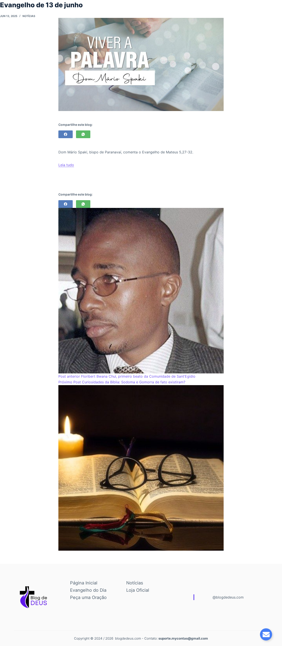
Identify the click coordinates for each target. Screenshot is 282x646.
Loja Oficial (137, 590)
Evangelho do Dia (88, 590)
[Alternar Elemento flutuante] (266, 634)
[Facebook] (65, 134)
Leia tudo (66, 165)
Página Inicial (83, 583)
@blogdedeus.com (228, 597)
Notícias (28, 16)
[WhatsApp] (83, 134)
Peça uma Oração (88, 597)
